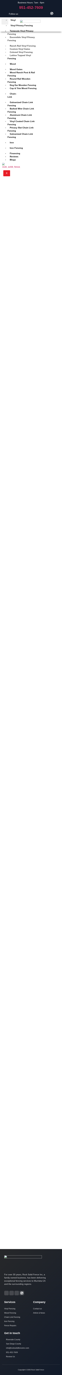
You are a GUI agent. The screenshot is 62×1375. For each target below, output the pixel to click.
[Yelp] (46, 13)
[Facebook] (36, 13)
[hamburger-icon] (5, 22)
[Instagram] (41, 13)
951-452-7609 (31, 7)
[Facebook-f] (6, 1293)
